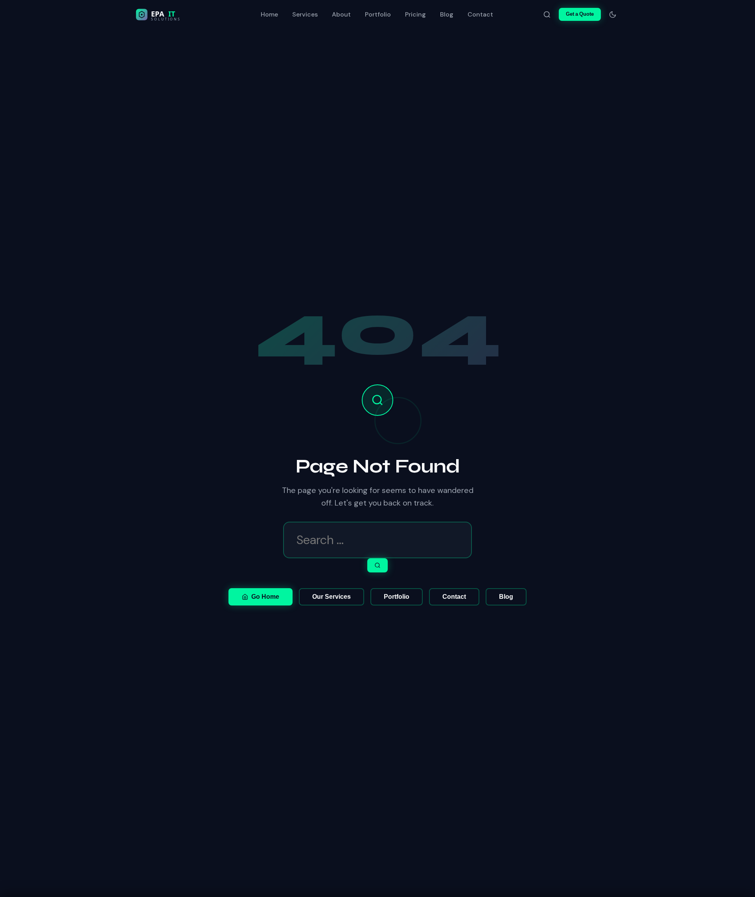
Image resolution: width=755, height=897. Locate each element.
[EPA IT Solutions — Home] (174, 14)
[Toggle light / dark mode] (613, 14)
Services (305, 14)
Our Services (331, 596)
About (341, 14)
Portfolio (378, 14)
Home (269, 14)
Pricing (415, 14)
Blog (446, 14)
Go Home (265, 596)
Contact (480, 14)
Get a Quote (580, 14)
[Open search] (547, 14)
